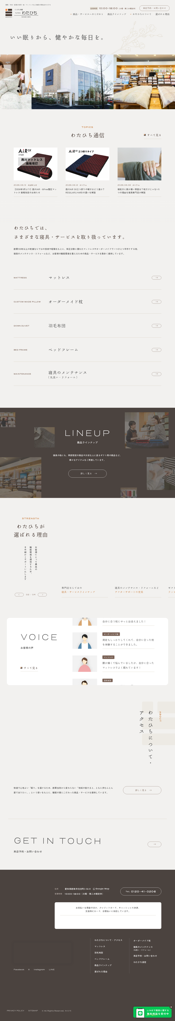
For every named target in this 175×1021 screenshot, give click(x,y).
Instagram (39, 969)
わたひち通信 (139, 962)
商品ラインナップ (103, 965)
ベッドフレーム (102, 958)
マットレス (99, 946)
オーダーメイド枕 (142, 940)
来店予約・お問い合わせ (145, 955)
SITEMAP (33, 1011)
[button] (19, 594)
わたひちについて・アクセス (108, 940)
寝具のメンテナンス (143, 948)
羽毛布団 (98, 952)
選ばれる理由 (100, 971)
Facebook (19, 969)
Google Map (102, 888)
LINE (52, 969)
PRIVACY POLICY (15, 1011)
